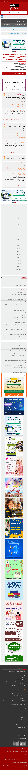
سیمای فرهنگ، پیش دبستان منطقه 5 (19, 367)
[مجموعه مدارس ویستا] (14, 651)
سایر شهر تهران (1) (22, 210)
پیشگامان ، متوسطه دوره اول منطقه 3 (19, 337)
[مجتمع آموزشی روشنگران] (14, 528)
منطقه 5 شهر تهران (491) (21, 225)
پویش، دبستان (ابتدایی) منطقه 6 (20, 322)
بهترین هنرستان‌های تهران (21, 283)
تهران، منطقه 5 (19, 101)
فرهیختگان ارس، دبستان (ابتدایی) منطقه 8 (18, 315)
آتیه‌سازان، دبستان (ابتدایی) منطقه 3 (19, 310)
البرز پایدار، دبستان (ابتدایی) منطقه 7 (19, 301)
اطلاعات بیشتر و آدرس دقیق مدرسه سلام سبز (11, 186)
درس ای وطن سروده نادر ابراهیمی (19, 695)
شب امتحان (25, 757)
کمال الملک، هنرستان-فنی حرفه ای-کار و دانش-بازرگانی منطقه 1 (15, 350)
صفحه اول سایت (24, 748)
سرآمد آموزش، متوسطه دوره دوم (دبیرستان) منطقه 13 (16, 299)
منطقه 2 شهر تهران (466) (21, 216)
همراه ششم (18, 748)
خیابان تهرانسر (18, 133)
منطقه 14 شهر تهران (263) (21, 252)
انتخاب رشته (16, 759)
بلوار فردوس (18, 165)
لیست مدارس (17, 751)
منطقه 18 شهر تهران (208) (21, 264)
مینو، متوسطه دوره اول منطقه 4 (20, 327)
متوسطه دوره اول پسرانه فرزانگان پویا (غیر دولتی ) (16, 110)
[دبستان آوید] (14, 590)
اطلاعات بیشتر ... (6, 21)
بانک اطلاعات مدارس (16, 63)
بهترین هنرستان (24, 751)
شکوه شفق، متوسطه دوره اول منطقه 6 (19, 358)
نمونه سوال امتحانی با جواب (20, 25)
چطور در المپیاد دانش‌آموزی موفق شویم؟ (18, 704)
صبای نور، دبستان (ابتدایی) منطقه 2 (19, 372)
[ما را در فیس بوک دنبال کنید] (14, 745)
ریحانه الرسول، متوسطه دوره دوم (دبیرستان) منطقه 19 (16, 370)
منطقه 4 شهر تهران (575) (21, 222)
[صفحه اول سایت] (14, 5)
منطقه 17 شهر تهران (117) (21, 261)
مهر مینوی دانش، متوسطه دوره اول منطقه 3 (18, 334)
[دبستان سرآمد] (14, 446)
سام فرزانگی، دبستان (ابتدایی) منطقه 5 (19, 332)
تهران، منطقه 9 (19, 130)
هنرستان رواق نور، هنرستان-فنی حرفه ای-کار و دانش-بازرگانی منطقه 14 (14, 304)
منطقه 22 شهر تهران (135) (21, 270)
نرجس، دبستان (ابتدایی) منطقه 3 (20, 320)
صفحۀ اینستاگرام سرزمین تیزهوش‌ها (15, 33)
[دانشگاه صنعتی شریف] (14, 406)
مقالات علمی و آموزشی (22, 689)
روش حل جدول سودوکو (21, 698)
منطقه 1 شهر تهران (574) (21, 213)
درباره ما (24, 712)
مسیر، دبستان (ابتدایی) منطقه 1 (20, 292)
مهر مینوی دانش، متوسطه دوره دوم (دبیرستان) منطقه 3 (16, 329)
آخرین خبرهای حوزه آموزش (21, 668)
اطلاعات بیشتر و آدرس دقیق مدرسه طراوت (10, 152)
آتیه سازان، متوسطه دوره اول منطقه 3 (19, 308)
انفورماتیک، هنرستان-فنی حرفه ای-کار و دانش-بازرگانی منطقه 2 (15, 360)
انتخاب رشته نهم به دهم (9, 759)
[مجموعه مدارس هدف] (14, 508)
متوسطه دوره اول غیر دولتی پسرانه (18, 106)
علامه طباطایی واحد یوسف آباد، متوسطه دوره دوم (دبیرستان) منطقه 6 (14, 365)
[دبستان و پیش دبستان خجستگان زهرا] (14, 44)
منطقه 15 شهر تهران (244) (21, 255)
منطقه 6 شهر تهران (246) (21, 228)
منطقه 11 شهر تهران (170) (21, 243)
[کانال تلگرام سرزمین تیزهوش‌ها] (24, 745)
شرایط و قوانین (22, 717)
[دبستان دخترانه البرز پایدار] (14, 467)
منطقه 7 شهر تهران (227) (21, 231)
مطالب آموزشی (11, 751)
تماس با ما (23, 714)
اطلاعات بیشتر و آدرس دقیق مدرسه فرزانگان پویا (11, 120)
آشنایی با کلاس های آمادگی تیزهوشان (18, 693)
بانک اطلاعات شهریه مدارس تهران (20, 285)
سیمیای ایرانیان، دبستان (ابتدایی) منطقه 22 (18, 294)
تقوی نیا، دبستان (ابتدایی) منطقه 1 (20, 346)
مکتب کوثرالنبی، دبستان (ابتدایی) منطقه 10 (18, 348)
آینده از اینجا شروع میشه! (21, 21)
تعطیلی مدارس (5, 751)
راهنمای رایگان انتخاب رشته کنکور (17, 29)
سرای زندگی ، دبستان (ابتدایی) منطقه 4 (19, 317)
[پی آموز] (14, 425)
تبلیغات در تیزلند (22, 719)
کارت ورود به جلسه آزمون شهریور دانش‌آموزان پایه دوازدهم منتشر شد (14, 674)
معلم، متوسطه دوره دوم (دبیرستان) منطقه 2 (18, 353)
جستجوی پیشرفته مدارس (19, 73)
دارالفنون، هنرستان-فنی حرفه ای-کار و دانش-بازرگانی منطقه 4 (15, 325)
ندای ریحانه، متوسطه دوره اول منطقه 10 (19, 355)
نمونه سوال (13, 748)
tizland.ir (25, 767)
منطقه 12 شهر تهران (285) (21, 246)
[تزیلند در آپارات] (21, 745)
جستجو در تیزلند (15, 12)
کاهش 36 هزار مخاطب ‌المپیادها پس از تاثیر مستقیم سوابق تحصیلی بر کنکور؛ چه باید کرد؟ (15, 678)
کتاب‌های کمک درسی (15, 762)
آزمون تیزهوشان (19, 757)
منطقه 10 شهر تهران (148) (21, 240)
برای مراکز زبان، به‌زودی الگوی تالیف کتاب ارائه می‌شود (16, 685)
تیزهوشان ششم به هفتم (11, 757)
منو (2, 16)
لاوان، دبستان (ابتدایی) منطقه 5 (20, 339)
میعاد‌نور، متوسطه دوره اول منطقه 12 (19, 297)
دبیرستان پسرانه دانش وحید (14, 395)
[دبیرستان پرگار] (14, 549)
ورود (7, 1)
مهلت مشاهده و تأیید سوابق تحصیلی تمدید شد (17, 671)
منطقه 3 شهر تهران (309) (21, 219)
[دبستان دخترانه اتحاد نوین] (14, 610)
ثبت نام (2, 1)
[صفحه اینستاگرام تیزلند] (17, 745)
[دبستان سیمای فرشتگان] (14, 487)
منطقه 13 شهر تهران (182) (21, 249)
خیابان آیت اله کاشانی (16, 104)
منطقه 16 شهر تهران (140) (21, 258)
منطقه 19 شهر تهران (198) (21, 267)
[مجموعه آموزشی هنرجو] (14, 631)
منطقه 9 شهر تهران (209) (21, 237)
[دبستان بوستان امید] (14, 569)
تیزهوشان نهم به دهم (23, 759)
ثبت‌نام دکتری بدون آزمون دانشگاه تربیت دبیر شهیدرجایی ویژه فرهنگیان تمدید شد (14, 682)
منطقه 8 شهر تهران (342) (21, 234)
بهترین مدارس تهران (22, 280)
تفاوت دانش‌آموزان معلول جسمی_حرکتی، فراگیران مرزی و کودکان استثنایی (14, 701)
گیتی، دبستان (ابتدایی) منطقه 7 (20, 312)
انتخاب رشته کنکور (23, 762)
